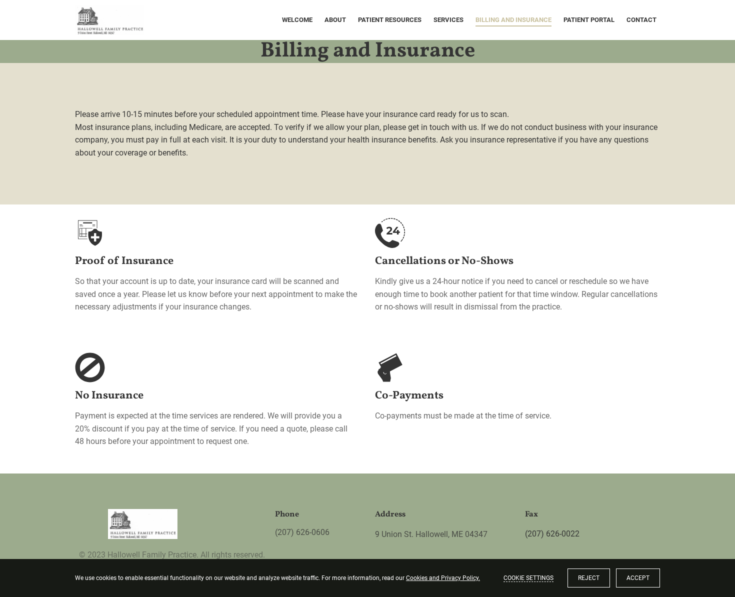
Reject (589, 578)
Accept (638, 578)
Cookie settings (529, 578)
